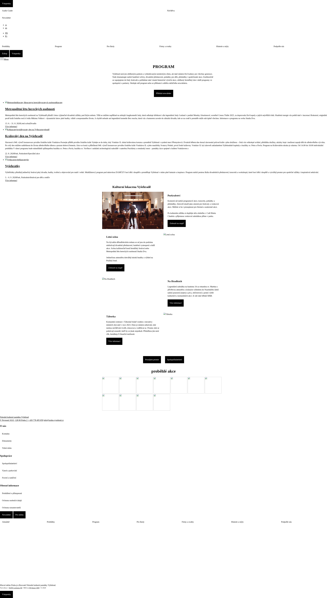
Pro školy (110, 46)
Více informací (11, 126)
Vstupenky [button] (6, 3)
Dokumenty (7, 441)
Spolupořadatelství (174, 360)
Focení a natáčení (9, 478)
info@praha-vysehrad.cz (54, 420)
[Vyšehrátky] (17, 160)
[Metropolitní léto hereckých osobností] (34, 102)
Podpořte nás (279, 46)
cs (6, 25)
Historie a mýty (222, 46)
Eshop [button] (4, 53)
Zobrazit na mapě (177, 223)
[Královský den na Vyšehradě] (27, 129)
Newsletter (6, 18)
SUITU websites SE (15, 588)
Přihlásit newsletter (163, 93)
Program (58, 46)
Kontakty (6, 434)
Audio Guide (7, 11)
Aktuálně (5, 522)
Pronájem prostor (152, 360)
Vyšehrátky (12, 166)
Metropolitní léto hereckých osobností (30, 109)
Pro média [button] (19, 515)
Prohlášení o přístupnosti (12, 493)
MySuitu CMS (34, 588)
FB (6, 33)
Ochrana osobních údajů (12, 500)
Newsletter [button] (6, 515)
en (6, 28)
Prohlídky (6, 46)
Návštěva (171, 11)
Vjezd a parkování (9, 471)
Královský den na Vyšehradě (24, 136)
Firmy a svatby (165, 46)
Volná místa (6, 448)
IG (6, 36)
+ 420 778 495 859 (35, 420)
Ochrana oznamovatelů (11, 508)
